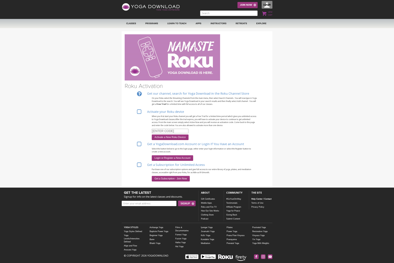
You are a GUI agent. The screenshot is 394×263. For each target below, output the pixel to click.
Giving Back (231, 215)
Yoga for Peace (233, 211)
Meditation (205, 243)
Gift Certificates (208, 199)
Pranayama (232, 239)
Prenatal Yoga (233, 243)
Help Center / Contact (261, 199)
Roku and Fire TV (209, 207)
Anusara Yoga (130, 250)
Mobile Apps (206, 203)
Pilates (230, 227)
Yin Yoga (256, 239)
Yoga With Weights (260, 243)
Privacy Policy (257, 207)
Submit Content (233, 219)
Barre (152, 239)
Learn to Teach (176, 23)
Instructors (218, 23)
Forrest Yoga (181, 234)
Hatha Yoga (180, 242)
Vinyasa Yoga (258, 235)
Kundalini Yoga (207, 239)
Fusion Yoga (180, 238)
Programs (151, 23)
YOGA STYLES (131, 227)
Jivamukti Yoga (208, 231)
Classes (131, 23)
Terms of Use (257, 203)
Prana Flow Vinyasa (235, 235)
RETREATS (241, 23)
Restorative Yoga (259, 231)
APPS (198, 23)
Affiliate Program (233, 207)
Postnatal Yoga (259, 227)
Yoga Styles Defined (133, 231)
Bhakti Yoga (155, 243)
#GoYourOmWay (233, 199)
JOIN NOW (246, 4)
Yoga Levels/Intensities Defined (132, 238)
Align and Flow (130, 246)
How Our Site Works (210, 211)
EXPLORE (261, 23)
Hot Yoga (179, 246)
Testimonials (231, 203)
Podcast (204, 219)
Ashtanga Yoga (156, 227)
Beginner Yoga (156, 235)
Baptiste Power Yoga (159, 231)
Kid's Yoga (205, 235)
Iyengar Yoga (207, 227)
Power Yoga (232, 231)
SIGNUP (185, 203)
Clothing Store (207, 215)
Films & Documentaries (182, 229)
